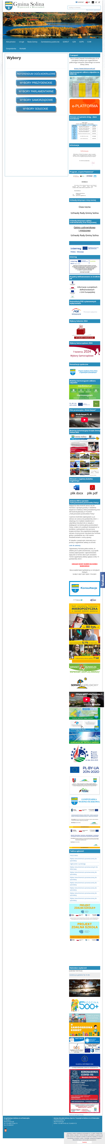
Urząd (21, 42)
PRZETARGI (74, 855)
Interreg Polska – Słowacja (81, 243)
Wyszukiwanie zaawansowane (93, 10)
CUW (89, 42)
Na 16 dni (86, 975)
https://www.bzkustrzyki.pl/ (84, 69)
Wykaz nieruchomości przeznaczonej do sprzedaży (83, 860)
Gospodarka (11, 48)
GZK (74, 42)
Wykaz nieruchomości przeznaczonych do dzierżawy (84, 868)
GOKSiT (66, 42)
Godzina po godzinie (76, 975)
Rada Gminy (32, 42)
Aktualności (11, 42)
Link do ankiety (74, 546)
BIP (89, 2)
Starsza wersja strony (76, 1115)
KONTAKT (81, 2)
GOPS (81, 42)
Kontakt (23, 48)
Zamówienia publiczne (50, 42)
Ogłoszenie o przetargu (78, 864)
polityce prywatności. (91, 1140)
